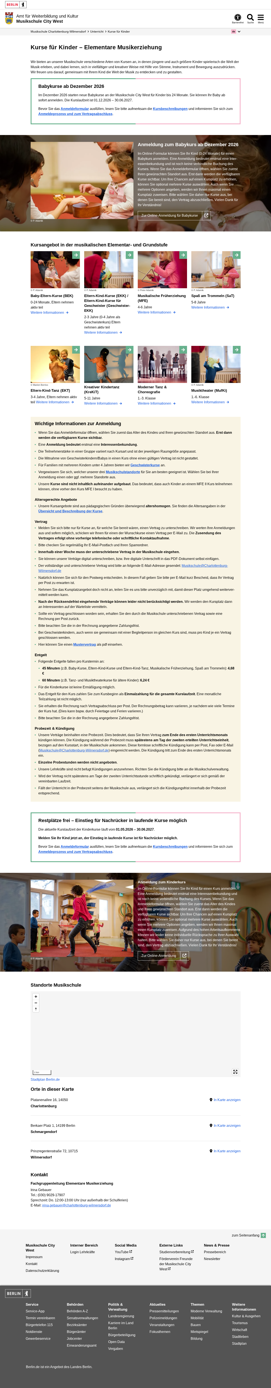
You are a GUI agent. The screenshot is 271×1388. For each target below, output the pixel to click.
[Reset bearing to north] (36, 1009)
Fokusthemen (160, 1332)
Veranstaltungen (162, 1325)
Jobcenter (74, 1338)
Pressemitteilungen (164, 1311)
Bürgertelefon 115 (39, 1325)
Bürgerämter (76, 1332)
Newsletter (212, 1259)
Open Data (116, 1342)
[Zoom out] (36, 1003)
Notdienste (34, 1332)
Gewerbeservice (38, 1338)
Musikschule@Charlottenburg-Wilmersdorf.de (74, 750)
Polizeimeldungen (163, 1318)
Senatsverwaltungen (82, 1318)
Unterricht (96, 31)
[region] (136, 1034)
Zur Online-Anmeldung (158, 955)
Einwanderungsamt (81, 1345)
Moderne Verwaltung (206, 1311)
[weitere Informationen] (9, 18)
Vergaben (115, 1348)
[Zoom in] (36, 996)
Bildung (196, 1338)
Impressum (34, 1257)
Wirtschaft (239, 1330)
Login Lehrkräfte (82, 1252)
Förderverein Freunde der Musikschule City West (176, 1264)
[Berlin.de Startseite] (16, 4)
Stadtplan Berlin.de (45, 1079)
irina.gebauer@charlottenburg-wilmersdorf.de (76, 1205)
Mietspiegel (199, 1332)
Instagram (122, 1259)
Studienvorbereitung (174, 1252)
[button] (235, 31)
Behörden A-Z (77, 1311)
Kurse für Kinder (119, 31)
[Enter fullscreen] (235, 1072)
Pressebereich (215, 1252)
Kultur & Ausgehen (246, 1316)
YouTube (122, 1252)
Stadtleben (240, 1336)
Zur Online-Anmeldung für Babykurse (169, 215)
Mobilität (197, 1318)
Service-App (35, 1311)
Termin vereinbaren (40, 1318)
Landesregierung (121, 1316)
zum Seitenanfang (245, 1235)
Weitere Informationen (48, 312)
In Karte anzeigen (227, 1100)
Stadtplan (239, 1343)
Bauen (196, 1325)
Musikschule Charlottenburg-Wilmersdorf (58, 31)
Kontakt (31, 1264)
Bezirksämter (77, 1325)
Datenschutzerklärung (42, 1270)
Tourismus (240, 1323)
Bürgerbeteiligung (121, 1335)
